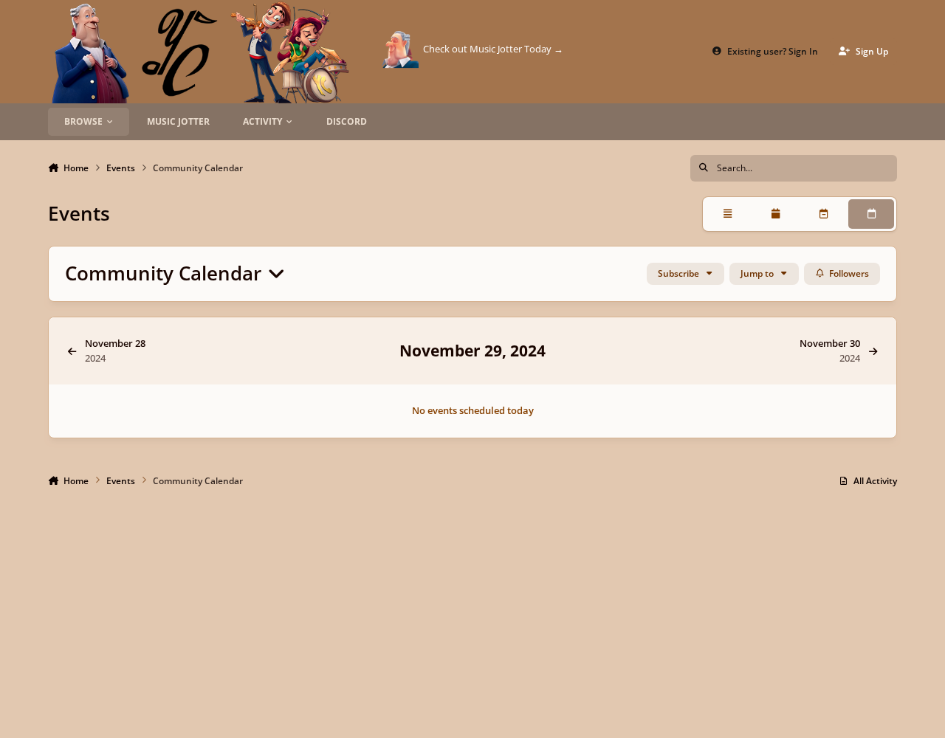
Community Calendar (166, 273)
